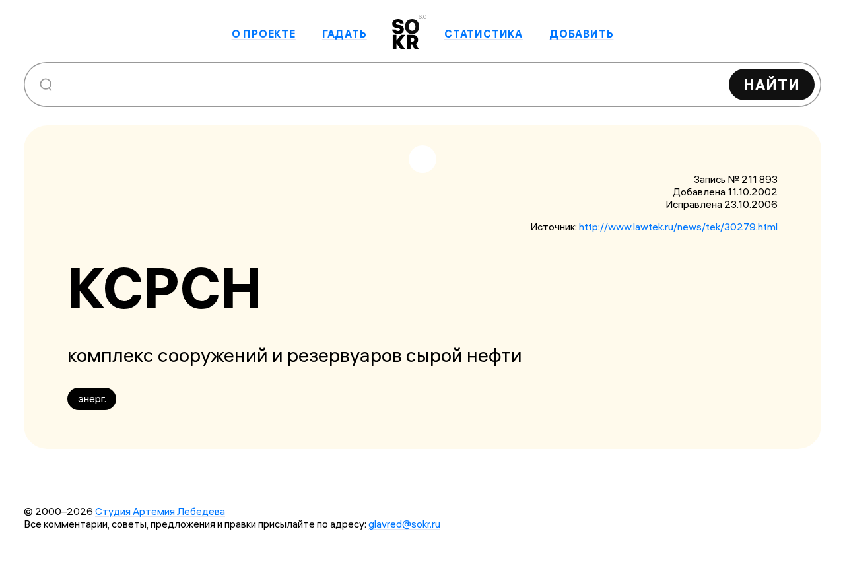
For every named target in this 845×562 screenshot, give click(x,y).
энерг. (92, 398)
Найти (771, 84)
